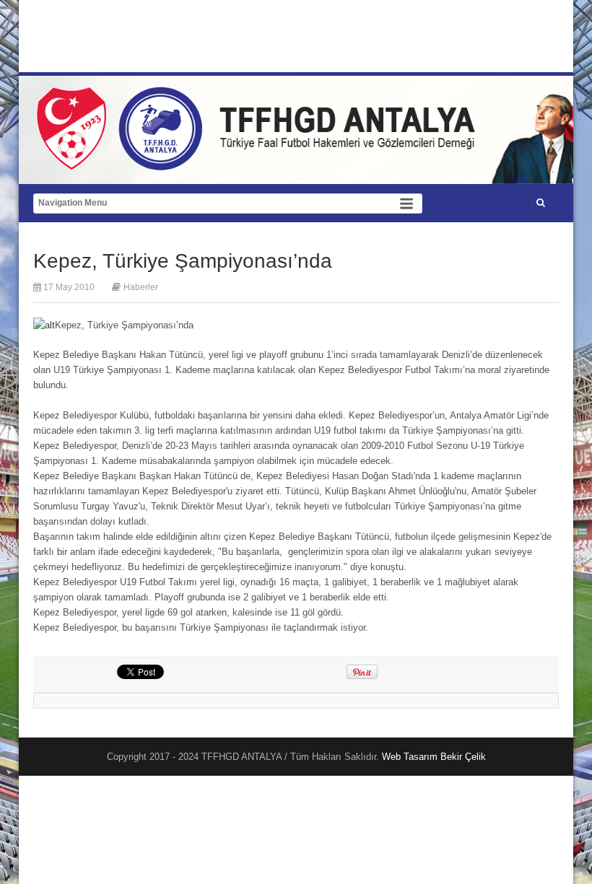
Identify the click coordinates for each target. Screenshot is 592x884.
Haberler (140, 287)
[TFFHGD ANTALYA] (260, 161)
